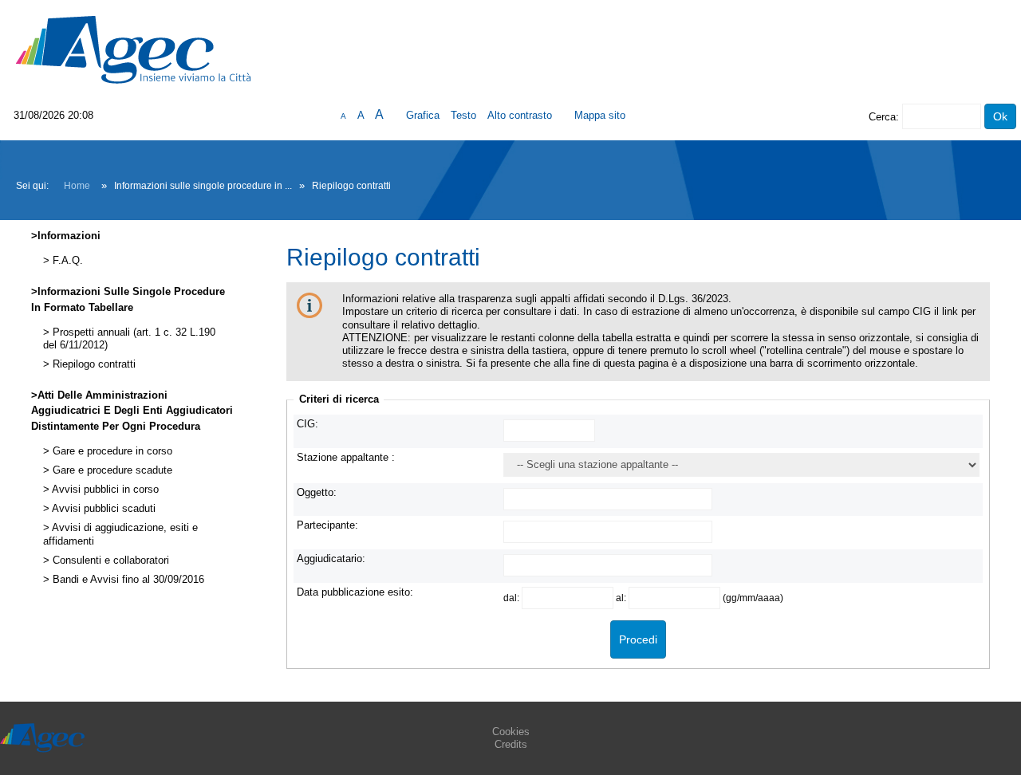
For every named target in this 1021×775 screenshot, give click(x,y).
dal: (512, 597)
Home (77, 185)
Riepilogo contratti (92, 364)
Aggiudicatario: (331, 559)
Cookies (511, 732)
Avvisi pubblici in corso (104, 489)
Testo (463, 115)
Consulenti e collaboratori (109, 560)
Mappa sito (599, 115)
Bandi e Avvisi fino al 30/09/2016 (126, 579)
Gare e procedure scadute (110, 470)
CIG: (307, 424)
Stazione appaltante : (346, 457)
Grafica (423, 115)
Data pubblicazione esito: (355, 592)
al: (622, 597)
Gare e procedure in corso (110, 451)
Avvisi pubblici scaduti (102, 508)
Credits (511, 744)
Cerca (882, 117)
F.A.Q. (66, 260)
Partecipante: (327, 525)
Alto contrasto (519, 115)
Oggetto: (317, 492)
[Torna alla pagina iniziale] (133, 49)
